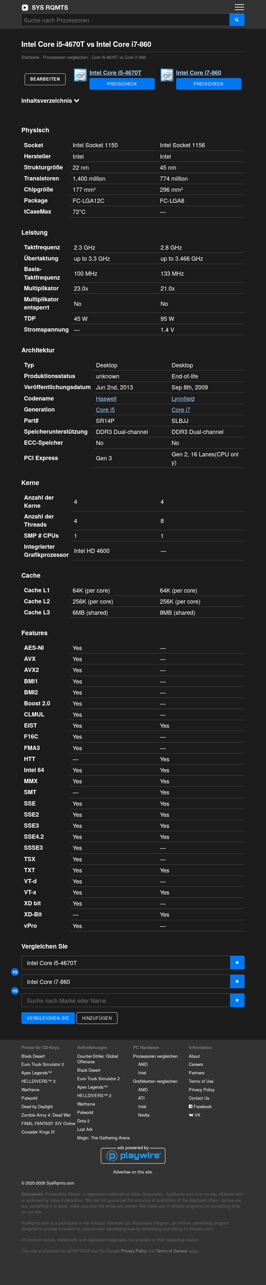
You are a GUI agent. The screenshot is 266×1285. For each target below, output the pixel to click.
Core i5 (105, 409)
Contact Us (199, 1098)
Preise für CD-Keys (40, 1047)
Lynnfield (183, 398)
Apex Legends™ (36, 1072)
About (194, 1056)
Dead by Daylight (37, 1106)
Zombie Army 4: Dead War (46, 1115)
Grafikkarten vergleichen (155, 1081)
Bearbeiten (45, 79)
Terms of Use (201, 1081)
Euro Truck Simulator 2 (42, 1064)
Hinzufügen (97, 1018)
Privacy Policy (201, 1089)
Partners (196, 1072)
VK (196, 1115)
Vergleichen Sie (48, 1018)
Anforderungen (92, 1047)
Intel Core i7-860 (198, 72)
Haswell (106, 398)
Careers (196, 1064)
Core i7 (181, 409)
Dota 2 (83, 1121)
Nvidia (144, 1115)
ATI (141, 1098)
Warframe (30, 1089)
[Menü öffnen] (239, 7)
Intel (142, 1072)
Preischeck (122, 84)
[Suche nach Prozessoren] (237, 19)
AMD (143, 1064)
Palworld (29, 1098)
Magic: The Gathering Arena (103, 1137)
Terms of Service (171, 1251)
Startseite (44, 7)
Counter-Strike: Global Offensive (97, 1059)
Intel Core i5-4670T (115, 72)
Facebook (202, 1106)
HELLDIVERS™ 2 (38, 1081)
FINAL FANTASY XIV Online (48, 1123)
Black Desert (33, 1056)
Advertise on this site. (133, 1172)
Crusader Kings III (38, 1132)
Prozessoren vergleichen (65, 57)
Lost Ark (84, 1129)
